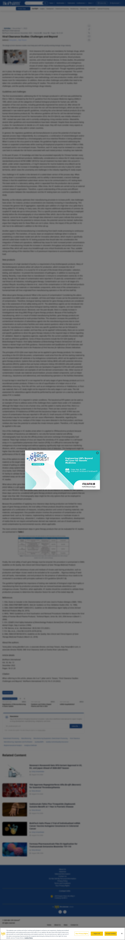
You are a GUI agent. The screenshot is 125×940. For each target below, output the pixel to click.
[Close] (122, 933)
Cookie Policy (28, 938)
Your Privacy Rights (81, 933)
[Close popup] (97, 453)
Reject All (97, 933)
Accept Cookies (111, 933)
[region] (62, 934)
